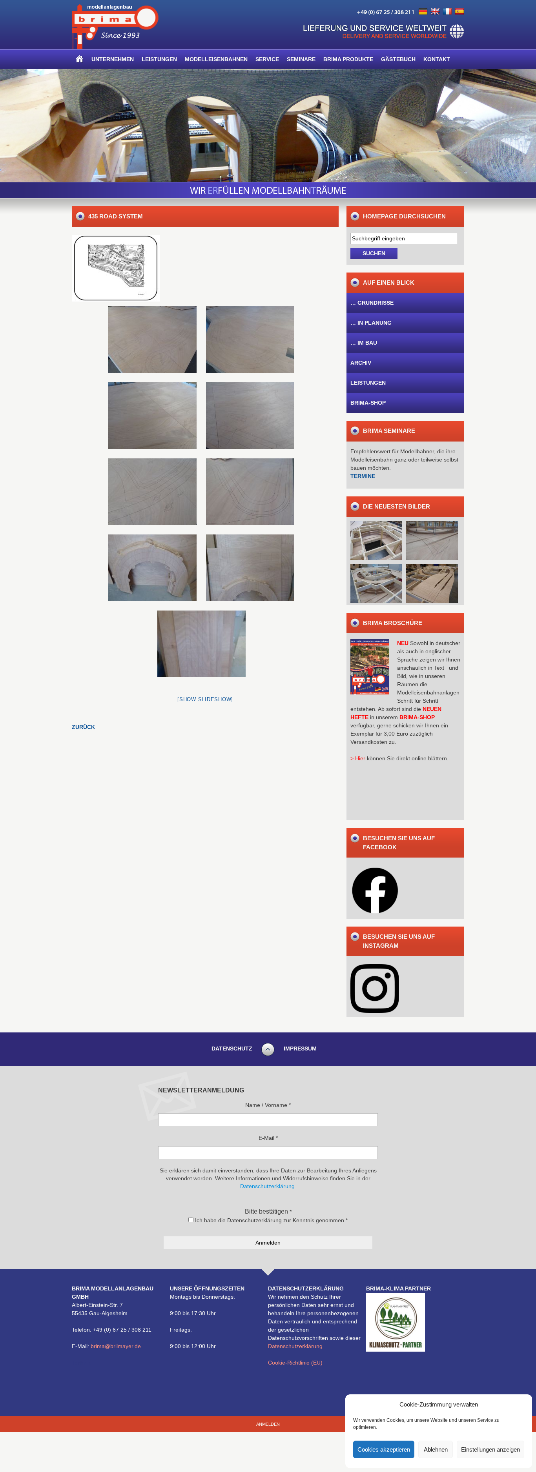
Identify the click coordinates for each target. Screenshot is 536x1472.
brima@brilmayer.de (116, 1346)
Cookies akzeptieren (383, 1449)
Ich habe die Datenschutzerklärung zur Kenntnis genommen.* (270, 1220)
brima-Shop (368, 403)
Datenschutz (231, 1048)
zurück (83, 727)
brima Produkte (348, 59)
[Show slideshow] (205, 699)
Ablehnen (436, 1449)
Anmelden (268, 1424)
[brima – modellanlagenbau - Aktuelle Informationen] (115, 47)
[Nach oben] (268, 1055)
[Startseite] (80, 59)
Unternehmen (112, 59)
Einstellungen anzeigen (490, 1449)
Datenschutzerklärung (295, 1346)
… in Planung (371, 323)
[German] (423, 12)
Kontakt (436, 59)
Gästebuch (398, 59)
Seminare (301, 59)
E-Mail (268, 1138)
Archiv (360, 363)
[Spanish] (459, 12)
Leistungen (159, 59)
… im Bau (363, 343)
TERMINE (362, 476)
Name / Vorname (268, 1105)
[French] (447, 12)
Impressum (300, 1048)
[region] (268, 125)
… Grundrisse (372, 303)
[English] (435, 12)
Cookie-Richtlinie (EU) (295, 1362)
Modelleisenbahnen (216, 59)
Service (267, 59)
